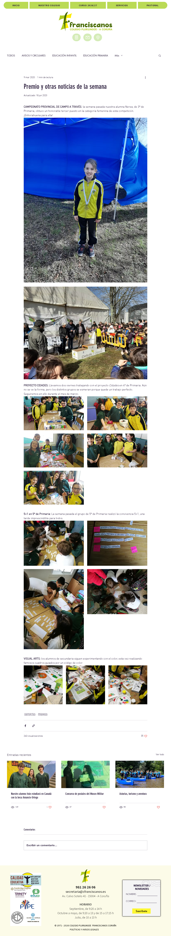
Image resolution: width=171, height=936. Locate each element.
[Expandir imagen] (54, 413)
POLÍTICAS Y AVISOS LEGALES (84, 929)
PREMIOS (42, 714)
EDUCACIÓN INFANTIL (64, 55)
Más (117, 55)
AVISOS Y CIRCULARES (34, 55)
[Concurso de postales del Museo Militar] (85, 774)
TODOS (11, 55)
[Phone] (76, 37)
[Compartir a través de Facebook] (25, 725)
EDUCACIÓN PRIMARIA (95, 55)
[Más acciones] (145, 77)
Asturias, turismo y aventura (133, 794)
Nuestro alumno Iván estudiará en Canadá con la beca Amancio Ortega (31, 795)
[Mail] (87, 37)
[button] (159, 55)
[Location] (98, 37)
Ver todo (160, 754)
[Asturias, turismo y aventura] (139, 774)
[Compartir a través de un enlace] (33, 725)
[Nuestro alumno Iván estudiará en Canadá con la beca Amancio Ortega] (31, 774)
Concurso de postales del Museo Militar (84, 794)
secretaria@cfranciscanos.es (86, 891)
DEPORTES (29, 714)
